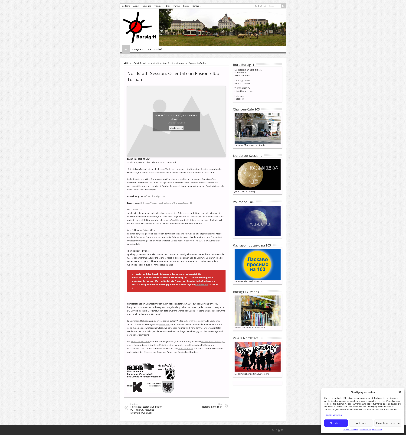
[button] (399, 392)
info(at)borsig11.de (154, 196)
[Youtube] (261, 6)
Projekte (157, 6)
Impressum (377, 429)
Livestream (201, 284)
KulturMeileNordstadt (164, 345)
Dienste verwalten (334, 415)
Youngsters (137, 49)
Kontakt (196, 6)
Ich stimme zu (176, 128)
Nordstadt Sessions (140, 341)
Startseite (126, 6)
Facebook (239, 98)
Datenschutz (365, 429)
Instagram (239, 95)
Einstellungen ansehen (387, 423)
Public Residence (142, 63)
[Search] (283, 6)
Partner (177, 6)
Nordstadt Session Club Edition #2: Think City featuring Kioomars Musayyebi (146, 408)
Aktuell (136, 6)
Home (129, 63)
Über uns (147, 6)
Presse (186, 6)
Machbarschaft (155, 49)
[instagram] (264, 6)
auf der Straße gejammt (194, 320)
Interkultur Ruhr (185, 348)
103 (125, 49)
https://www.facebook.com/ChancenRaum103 (167, 202)
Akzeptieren (336, 423)
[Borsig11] (203, 27)
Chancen (148, 352)
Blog (168, 6)
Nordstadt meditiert (212, 405)
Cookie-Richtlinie (350, 429)
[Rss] (256, 6)
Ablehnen (361, 423)
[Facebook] (258, 6)
